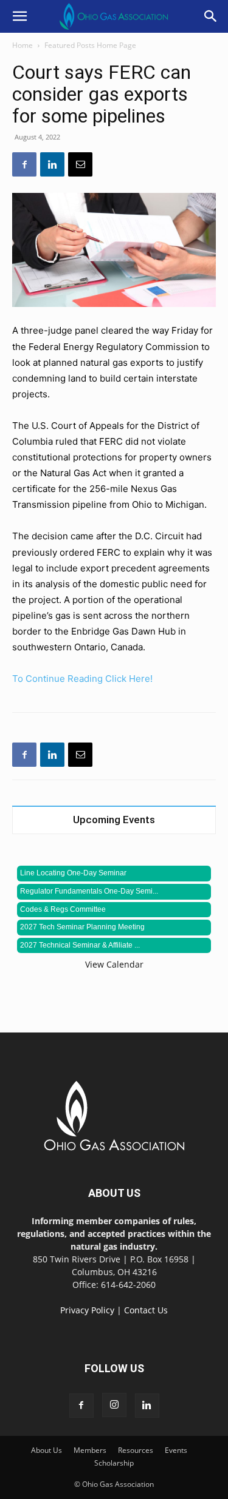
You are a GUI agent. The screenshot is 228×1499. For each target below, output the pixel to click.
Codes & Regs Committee (63, 909)
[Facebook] (24, 164)
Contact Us (146, 1310)
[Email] (80, 164)
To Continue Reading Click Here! (82, 678)
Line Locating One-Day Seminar (73, 873)
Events (176, 1450)
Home (22, 45)
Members (90, 1450)
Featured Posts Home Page (90, 45)
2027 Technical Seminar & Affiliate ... (80, 945)
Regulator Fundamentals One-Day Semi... (89, 891)
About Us (46, 1450)
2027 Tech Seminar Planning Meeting (82, 927)
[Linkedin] (52, 164)
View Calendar (114, 964)
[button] (19, 16)
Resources (135, 1450)
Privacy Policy (87, 1310)
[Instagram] (114, 1405)
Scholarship (114, 1463)
